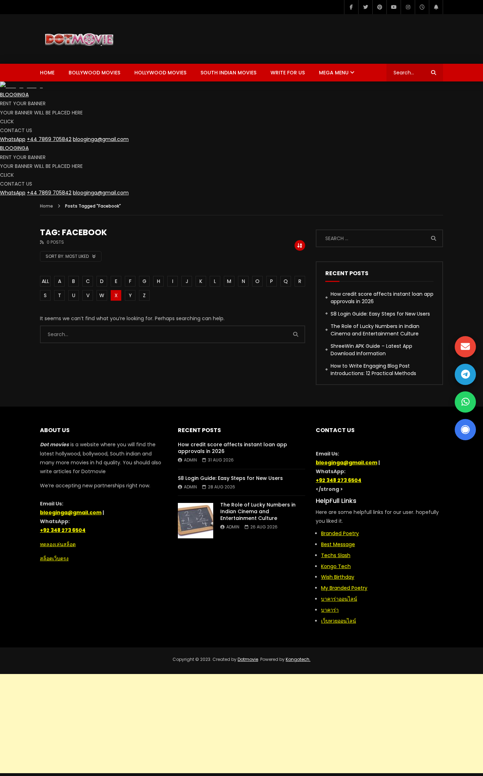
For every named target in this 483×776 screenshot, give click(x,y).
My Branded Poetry (344, 587)
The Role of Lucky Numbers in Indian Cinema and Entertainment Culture (375, 330)
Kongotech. (298, 659)
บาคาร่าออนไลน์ (339, 598)
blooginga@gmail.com (101, 139)
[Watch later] (422, 7)
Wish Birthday (337, 576)
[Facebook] (351, 7)
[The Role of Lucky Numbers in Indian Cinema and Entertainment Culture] (195, 520)
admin (190, 460)
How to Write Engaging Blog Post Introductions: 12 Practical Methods (373, 369)
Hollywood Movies (160, 72)
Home (47, 72)
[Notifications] (436, 7)
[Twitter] (365, 7)
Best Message (338, 544)
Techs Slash (335, 555)
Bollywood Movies (94, 72)
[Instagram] (408, 7)
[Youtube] (393, 7)
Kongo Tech (336, 566)
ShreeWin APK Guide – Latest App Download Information (371, 349)
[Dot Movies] (103, 39)
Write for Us (287, 72)
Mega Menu (334, 72)
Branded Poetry (340, 533)
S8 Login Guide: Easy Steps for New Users (380, 313)
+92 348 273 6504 (63, 530)
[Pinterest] (379, 7)
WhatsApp (12, 139)
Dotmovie (248, 659)
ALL (45, 281)
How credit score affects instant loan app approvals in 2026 (382, 297)
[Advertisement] (241, 723)
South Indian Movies (228, 72)
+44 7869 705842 (49, 139)
